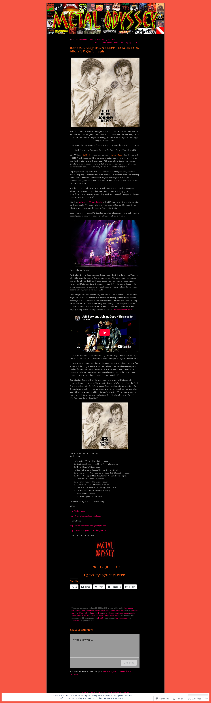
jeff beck (88, 613)
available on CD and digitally (90, 202)
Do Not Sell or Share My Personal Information (113, 692)
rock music (91, 615)
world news (114, 615)
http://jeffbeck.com (78, 511)
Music (108, 610)
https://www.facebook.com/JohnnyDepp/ (88, 526)
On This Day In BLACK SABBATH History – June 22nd (93, 40)
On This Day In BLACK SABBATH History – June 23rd (116, 43)
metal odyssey (108, 613)
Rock (84, 615)
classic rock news (78, 610)
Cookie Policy (117, 698)
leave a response (122, 618)
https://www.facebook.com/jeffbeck (85, 516)
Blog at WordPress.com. (90, 692)
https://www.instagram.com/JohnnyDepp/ (88, 531)
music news (115, 610)
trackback (75, 620)
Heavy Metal (100, 610)
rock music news (103, 615)
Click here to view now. (122, 310)
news (123, 610)
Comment (129, 662)
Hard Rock (90, 610)
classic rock (128, 608)
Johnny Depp (97, 613)
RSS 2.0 (101, 618)
